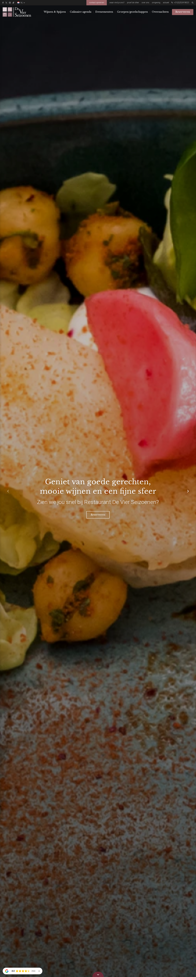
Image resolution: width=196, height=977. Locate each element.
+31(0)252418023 (181, 2)
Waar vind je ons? (116, 2)
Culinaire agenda (80, 11)
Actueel (166, 2)
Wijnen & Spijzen (55, 11)
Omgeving (156, 2)
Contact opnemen (96, 2)
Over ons (145, 2)
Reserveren (182, 11)
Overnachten (160, 11)
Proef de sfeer (133, 2)
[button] (188, 491)
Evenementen (104, 11)
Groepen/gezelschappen (132, 11)
